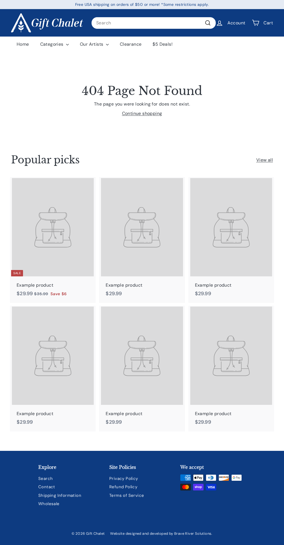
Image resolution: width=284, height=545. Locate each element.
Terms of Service (126, 495)
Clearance (131, 44)
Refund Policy (123, 487)
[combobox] (154, 23)
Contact (46, 487)
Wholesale (49, 504)
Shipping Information (59, 495)
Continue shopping (142, 113)
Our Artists (92, 44)
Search (45, 478)
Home (23, 44)
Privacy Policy (123, 478)
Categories (52, 44)
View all (264, 160)
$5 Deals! (163, 44)
